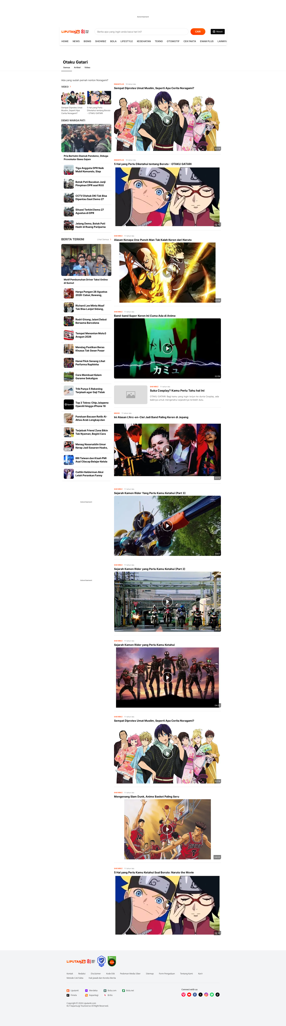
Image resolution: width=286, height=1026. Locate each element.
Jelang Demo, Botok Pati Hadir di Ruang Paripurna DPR (90, 227)
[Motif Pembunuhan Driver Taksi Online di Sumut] (86, 260)
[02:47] (99, 97)
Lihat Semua (103, 239)
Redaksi (81, 973)
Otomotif (173, 41)
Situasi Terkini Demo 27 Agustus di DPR (89, 211)
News (76, 41)
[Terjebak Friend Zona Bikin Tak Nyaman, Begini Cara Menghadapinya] (69, 432)
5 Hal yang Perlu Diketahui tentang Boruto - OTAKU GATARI (98, 110)
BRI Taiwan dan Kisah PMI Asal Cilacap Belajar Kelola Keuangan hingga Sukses (91, 461)
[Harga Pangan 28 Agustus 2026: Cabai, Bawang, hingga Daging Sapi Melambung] (69, 293)
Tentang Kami (186, 973)
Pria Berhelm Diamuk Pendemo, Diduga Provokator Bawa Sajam (86, 157)
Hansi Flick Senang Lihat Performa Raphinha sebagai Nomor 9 (90, 364)
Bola (113, 41)
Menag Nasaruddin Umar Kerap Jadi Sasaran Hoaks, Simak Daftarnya (91, 448)
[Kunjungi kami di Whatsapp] (212, 995)
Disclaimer (96, 973)
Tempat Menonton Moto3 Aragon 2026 (90, 335)
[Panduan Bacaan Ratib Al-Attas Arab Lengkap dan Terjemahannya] (69, 418)
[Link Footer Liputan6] (81, 961)
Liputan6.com (89, 1003)
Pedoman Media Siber (130, 973)
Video (87, 67)
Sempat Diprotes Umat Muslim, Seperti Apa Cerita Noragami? (71, 110)
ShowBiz (100, 41)
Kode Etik (110, 973)
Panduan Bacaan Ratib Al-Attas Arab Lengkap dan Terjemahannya (91, 420)
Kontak (70, 973)
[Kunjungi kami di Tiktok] (218, 995)
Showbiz (118, 236)
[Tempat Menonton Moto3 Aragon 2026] (69, 335)
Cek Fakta (189, 41)
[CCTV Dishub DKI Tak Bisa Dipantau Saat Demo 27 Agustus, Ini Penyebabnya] (69, 198)
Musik (117, 413)
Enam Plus (207, 41)
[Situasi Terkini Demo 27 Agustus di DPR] (69, 211)
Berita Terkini (72, 239)
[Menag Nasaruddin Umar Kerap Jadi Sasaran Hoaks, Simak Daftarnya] (69, 446)
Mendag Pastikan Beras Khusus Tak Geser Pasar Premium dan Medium (90, 350)
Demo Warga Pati (73, 120)
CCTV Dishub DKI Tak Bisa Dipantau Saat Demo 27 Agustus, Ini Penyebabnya (91, 199)
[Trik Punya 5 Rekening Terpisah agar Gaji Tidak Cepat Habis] (69, 391)
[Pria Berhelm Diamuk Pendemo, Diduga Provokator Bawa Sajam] (86, 138)
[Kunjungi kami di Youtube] (189, 995)
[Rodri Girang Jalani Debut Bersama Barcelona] (69, 321)
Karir (200, 973)
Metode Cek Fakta (75, 978)
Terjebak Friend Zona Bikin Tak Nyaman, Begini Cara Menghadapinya (91, 434)
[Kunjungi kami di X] (201, 995)
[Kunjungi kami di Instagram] (206, 995)
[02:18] (73, 97)
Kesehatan (144, 41)
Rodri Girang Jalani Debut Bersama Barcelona (91, 321)
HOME (65, 41)
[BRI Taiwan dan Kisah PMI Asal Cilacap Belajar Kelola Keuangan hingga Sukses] (69, 460)
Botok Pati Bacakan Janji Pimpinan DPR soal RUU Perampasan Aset (90, 185)
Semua (66, 67)
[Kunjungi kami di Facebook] (195, 995)
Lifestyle (127, 41)
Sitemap (150, 973)
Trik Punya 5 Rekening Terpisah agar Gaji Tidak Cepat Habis (90, 392)
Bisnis (87, 41)
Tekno (159, 41)
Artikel (77, 67)
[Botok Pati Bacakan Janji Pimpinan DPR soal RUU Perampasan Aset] (69, 184)
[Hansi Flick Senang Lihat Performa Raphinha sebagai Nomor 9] (69, 363)
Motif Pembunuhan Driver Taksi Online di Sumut (86, 281)
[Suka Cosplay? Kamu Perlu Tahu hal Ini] (130, 394)
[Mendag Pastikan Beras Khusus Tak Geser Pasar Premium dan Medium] (69, 349)
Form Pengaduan (167, 973)
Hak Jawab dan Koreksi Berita (102, 978)
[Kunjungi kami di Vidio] (183, 995)
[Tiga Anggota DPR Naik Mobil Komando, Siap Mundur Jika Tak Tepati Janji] (69, 170)
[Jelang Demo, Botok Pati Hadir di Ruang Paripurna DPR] (69, 225)
